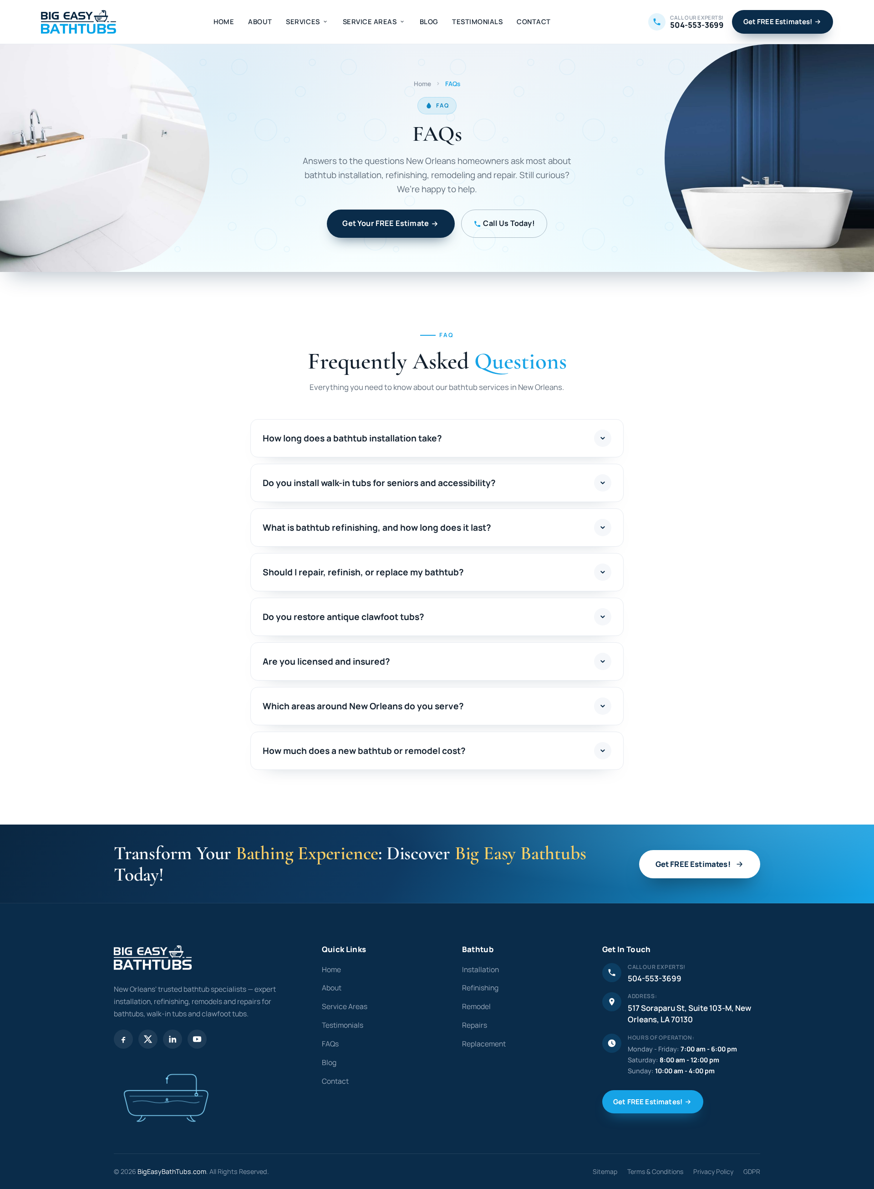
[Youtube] (197, 1039)
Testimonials (477, 21)
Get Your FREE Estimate (385, 223)
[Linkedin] (172, 1039)
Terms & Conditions (655, 1171)
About (260, 21)
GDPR (751, 1171)
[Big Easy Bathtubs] (78, 22)
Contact (534, 21)
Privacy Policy (713, 1171)
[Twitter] (148, 1039)
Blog (429, 21)
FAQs (330, 1044)
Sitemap (605, 1171)
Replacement (484, 1044)
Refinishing (480, 988)
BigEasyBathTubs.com (171, 1171)
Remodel (476, 1006)
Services (303, 21)
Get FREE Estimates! (778, 21)
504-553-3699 (654, 978)
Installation (480, 969)
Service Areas (370, 21)
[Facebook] (123, 1039)
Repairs (474, 1025)
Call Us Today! (508, 223)
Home (223, 21)
